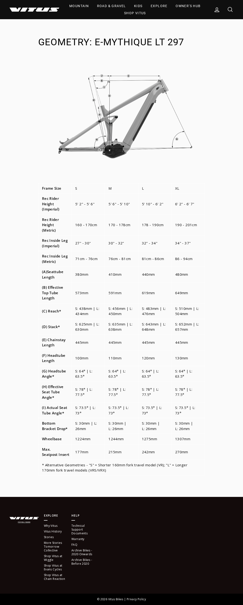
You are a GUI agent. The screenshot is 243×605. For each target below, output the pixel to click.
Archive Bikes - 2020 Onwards (81, 552)
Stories (49, 537)
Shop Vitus (135, 13)
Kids (138, 6)
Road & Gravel (111, 6)
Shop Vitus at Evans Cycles (53, 567)
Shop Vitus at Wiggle (53, 558)
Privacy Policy (136, 599)
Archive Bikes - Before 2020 (81, 562)
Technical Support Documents (79, 529)
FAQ (74, 545)
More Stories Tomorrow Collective (53, 546)
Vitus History (53, 531)
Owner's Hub (188, 6)
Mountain (79, 6)
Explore (159, 6)
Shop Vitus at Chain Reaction (54, 577)
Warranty (77, 539)
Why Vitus (50, 526)
